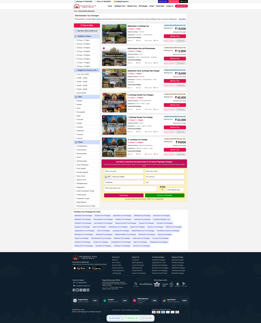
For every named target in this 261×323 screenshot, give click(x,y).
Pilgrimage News (137, 262)
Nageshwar (81, 187)
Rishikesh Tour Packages (122, 238)
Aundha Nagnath (82, 172)
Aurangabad (81, 112)
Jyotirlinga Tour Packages (121, 231)
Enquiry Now (182, 6)
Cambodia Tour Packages (142, 219)
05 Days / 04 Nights (83, 51)
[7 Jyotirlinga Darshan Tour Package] (114, 125)
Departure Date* (110, 179)
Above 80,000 (81, 93)
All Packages (143, 6)
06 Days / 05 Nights (83, 55)
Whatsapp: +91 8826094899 (84, 1)
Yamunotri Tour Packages (141, 246)
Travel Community (138, 265)
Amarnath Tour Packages (161, 215)
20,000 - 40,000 (82, 82)
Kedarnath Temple (83, 198)
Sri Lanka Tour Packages (160, 238)
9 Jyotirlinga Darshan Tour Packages (141, 95)
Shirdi (79, 157)
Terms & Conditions (127, 310)
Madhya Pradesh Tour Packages (125, 234)
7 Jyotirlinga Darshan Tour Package (140, 117)
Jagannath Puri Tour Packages (84, 231)
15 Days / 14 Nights (83, 63)
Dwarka (79, 123)
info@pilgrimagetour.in (122, 1)
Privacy (153, 199)
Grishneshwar (81, 150)
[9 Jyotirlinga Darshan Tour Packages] (114, 102)
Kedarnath (80, 131)
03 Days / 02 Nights (83, 44)
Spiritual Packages (178, 260)
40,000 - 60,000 (82, 85)
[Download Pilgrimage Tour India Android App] (95, 268)
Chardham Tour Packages (83, 223)
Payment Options (117, 268)
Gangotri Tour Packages (82, 227)
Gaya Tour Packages (99, 227)
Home (110, 6)
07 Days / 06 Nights (83, 59)
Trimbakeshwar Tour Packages (121, 242)
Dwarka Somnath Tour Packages (125, 223)
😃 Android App (174, 1)
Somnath (80, 119)
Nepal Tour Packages (164, 234)
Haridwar (80, 127)
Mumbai (79, 101)
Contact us (170, 6)
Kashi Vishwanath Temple (85, 191)
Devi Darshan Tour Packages (103, 223)
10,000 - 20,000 (82, 78)
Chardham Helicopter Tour (161, 219)
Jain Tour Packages (103, 231)
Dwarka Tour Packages (146, 223)
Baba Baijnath (81, 202)
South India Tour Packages (141, 238)
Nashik (79, 104)
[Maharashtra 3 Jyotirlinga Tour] (114, 34)
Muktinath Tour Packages (147, 234)
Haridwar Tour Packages (155, 227)
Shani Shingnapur (83, 165)
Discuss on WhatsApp (164, 195)
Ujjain (79, 116)
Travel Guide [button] (160, 6)
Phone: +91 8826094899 (104, 1)
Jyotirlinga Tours (119, 6)
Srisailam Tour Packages (83, 242)
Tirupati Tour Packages (100, 242)
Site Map (136, 310)
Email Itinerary (181, 41)
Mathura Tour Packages (173, 227)
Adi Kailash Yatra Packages (83, 215)
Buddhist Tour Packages (123, 219)
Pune (78, 108)
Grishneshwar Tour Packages (118, 227)
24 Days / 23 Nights (83, 66)
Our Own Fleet (116, 265)
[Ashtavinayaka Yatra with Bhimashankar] (114, 56)
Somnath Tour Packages (165, 223)
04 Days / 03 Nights (83, 48)
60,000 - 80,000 (82, 89)
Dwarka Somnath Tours (159, 273)
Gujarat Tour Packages (137, 227)
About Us (115, 260)
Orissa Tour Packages (82, 238)
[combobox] (108, 177)
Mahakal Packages (178, 273)
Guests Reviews (137, 270)
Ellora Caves (81, 176)
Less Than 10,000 (83, 74)
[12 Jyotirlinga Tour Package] (114, 147)
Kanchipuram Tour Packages (84, 234)
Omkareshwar (81, 195)
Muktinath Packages (178, 268)
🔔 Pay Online (163, 1)
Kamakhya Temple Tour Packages (168, 231)
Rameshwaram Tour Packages (101, 238)
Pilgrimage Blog (137, 268)
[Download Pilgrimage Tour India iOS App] (79, 268)
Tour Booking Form (118, 270)
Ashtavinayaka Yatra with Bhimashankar (141, 48)
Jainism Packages (178, 265)
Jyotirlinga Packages (178, 270)
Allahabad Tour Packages (142, 215)
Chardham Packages (158, 260)
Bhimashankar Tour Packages (103, 219)
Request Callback (169, 41)
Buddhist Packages (178, 262)
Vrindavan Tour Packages (122, 246)
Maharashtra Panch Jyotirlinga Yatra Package (143, 71)
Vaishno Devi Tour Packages (84, 246)
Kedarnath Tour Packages (104, 234)
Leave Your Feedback (139, 273)
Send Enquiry (123, 195)
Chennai (79, 138)
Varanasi (80, 134)
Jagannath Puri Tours (159, 262)
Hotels (151, 6)
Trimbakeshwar (82, 146)
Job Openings (116, 273)
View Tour (176, 36)
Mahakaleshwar (82, 183)
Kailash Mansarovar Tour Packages (143, 231)
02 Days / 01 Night (83, 40)
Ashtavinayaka (82, 161)
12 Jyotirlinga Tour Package (137, 140)
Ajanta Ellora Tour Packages (122, 215)
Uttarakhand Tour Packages (159, 242)
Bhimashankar (82, 153)
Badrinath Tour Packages (83, 219)
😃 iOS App (184, 1)
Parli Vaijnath (81, 168)
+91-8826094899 (81, 283)
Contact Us (135, 260)
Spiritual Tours (132, 6)
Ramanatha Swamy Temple (86, 206)
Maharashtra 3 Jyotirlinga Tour (138, 26)
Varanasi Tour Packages (103, 246)
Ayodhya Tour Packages (103, 215)
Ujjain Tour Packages (140, 242)
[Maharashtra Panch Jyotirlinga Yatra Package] (114, 78)
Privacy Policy (116, 310)
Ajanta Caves (81, 180)
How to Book (116, 262)
